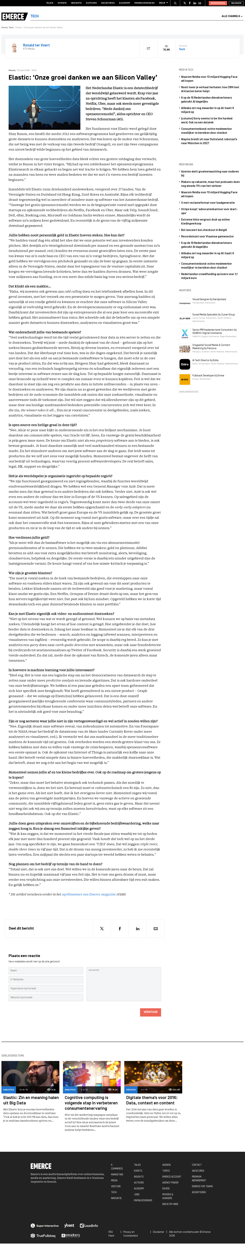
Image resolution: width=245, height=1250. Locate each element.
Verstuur (150, 1012)
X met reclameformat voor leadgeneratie (208, 203)
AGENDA (166, 1165)
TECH (114, 1192)
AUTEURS (139, 1183)
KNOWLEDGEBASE (143, 1200)
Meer (162, 3)
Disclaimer (158, 1232)
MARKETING (117, 1174)
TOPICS (166, 1171)
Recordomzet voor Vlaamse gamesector (207, 236)
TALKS (137, 1165)
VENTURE (116, 1186)
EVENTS (138, 1171)
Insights (76, 3)
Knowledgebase (145, 3)
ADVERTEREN (199, 1192)
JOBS (137, 1194)
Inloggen (236, 3)
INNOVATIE (116, 1198)
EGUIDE (166, 1188)
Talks (49, 3)
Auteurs (91, 3)
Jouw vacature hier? (189, 391)
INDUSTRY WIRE (170, 1204)
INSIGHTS (139, 1177)
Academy (124, 3)
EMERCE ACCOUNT (171, 1177)
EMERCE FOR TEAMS (202, 1186)
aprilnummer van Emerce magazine (89, 894)
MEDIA (114, 1180)
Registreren (218, 3)
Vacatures (108, 3)
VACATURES (198, 1171)
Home (4, 28)
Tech (11, 28)
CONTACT (197, 1165)
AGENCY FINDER (170, 1183)
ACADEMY (139, 1188)
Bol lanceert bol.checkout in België (204, 230)
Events (62, 3)
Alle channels (231, 16)
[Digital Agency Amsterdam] (45, 1225)
